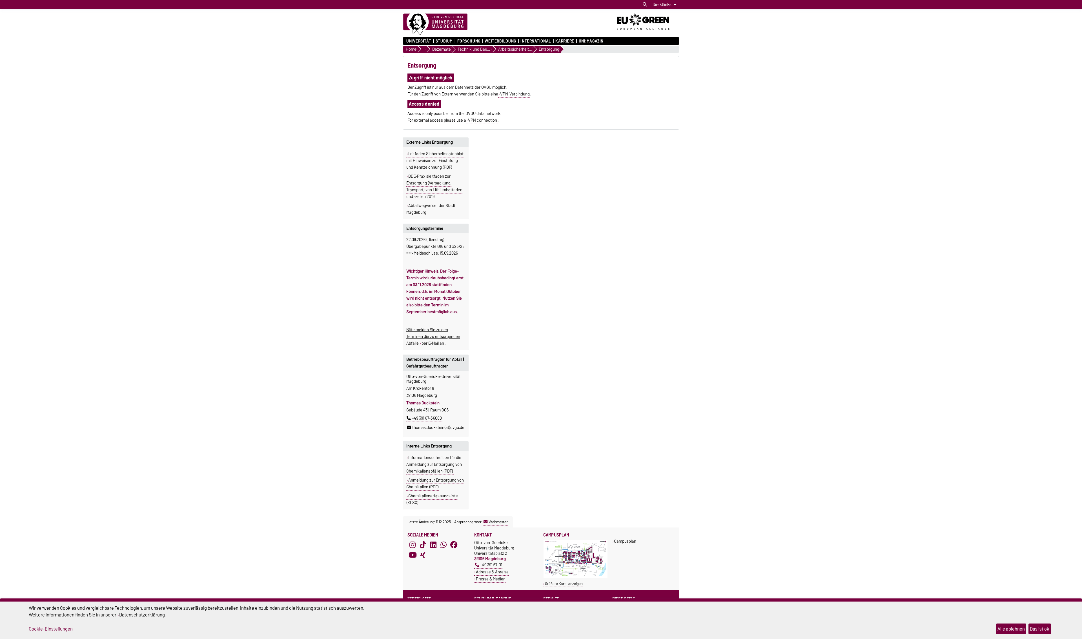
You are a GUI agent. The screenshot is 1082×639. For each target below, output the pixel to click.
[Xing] (423, 555)
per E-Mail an (433, 343)
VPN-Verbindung (515, 94)
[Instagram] (412, 545)
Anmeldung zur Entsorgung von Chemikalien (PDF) (435, 483)
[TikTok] (423, 545)
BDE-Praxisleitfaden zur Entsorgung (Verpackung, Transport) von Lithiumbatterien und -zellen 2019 (434, 186)
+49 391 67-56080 (427, 418)
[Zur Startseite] (435, 24)
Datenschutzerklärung (142, 615)
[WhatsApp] (443, 545)
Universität (418, 41)
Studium (444, 41)
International (535, 41)
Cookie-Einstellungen (51, 629)
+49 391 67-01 (491, 564)
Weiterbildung (500, 41)
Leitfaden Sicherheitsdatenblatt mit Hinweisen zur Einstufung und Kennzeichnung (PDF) (435, 160)
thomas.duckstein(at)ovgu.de (438, 427)
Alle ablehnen (1011, 629)
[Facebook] (454, 545)
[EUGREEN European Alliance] (648, 31)
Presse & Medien (490, 578)
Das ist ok (1039, 629)
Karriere (564, 41)
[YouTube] (412, 555)
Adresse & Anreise (492, 571)
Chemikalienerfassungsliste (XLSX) (432, 499)
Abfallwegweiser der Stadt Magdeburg (430, 209)
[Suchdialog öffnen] (644, 4)
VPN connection (482, 120)
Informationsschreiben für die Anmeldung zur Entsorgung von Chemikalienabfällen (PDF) (434, 464)
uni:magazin (591, 41)
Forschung (468, 41)
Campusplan (625, 541)
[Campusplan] (575, 576)
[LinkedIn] (433, 545)
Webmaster (498, 521)
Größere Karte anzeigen (564, 584)
